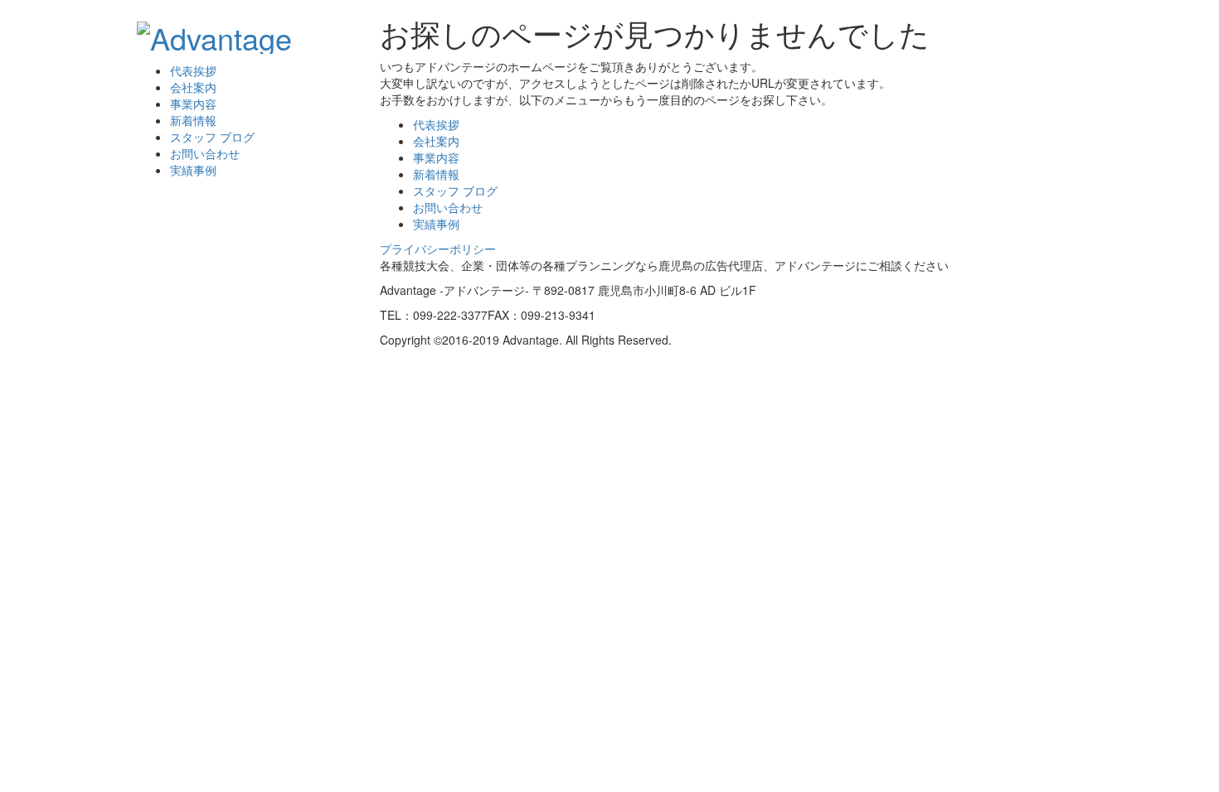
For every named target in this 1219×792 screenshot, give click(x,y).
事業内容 (193, 103)
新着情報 (193, 120)
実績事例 (193, 170)
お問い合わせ (205, 153)
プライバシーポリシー (438, 248)
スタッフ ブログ (212, 136)
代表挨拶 (193, 70)
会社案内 (193, 87)
